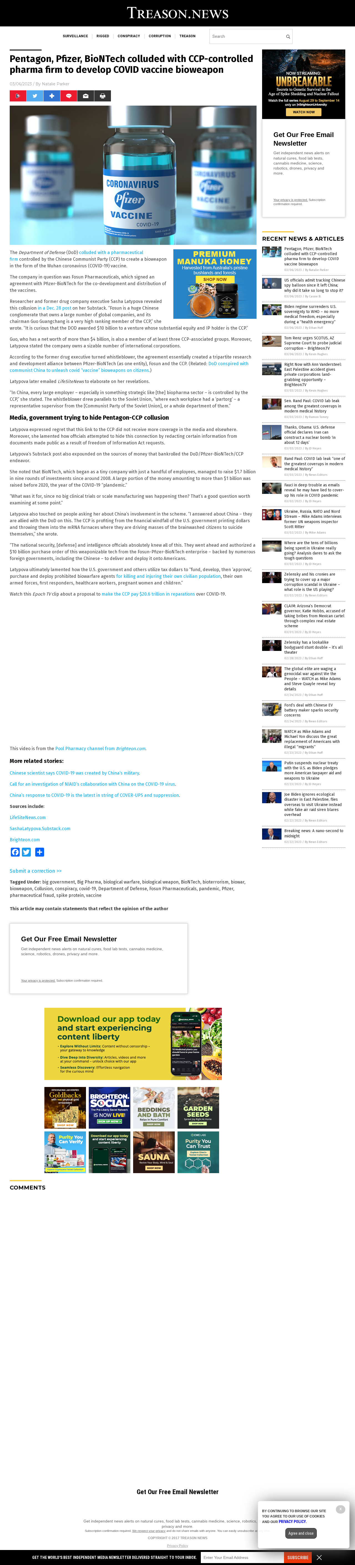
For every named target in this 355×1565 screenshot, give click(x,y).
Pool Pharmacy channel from (100, 748)
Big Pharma (89, 882)
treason (187, 36)
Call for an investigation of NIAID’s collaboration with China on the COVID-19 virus (92, 784)
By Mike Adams (315, 532)
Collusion (43, 888)
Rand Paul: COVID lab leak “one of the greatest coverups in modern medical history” (314, 463)
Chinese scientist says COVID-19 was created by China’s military (74, 773)
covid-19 (87, 888)
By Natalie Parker (317, 270)
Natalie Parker (55, 83)
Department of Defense (122, 888)
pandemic (209, 888)
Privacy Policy (177, 1546)
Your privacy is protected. (38, 980)
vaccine (94, 895)
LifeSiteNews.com (28, 817)
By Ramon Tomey (316, 417)
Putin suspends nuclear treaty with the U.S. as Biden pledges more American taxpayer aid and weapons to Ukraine (312, 771)
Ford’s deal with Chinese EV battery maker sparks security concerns (311, 710)
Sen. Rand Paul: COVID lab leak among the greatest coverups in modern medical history (312, 406)
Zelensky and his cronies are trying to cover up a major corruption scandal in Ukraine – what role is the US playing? (312, 582)
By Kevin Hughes (316, 354)
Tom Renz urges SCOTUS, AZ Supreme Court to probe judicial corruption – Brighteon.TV (313, 343)
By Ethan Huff (314, 328)
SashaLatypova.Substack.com (40, 828)
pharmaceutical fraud (32, 895)
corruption (160, 36)
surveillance (75, 36)
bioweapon (21, 888)
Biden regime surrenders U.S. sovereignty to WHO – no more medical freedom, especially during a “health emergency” (311, 314)
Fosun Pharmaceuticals (173, 888)
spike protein (70, 895)
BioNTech (190, 882)
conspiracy (129, 36)
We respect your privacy (149, 1530)
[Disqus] (133, 1264)
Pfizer (227, 888)
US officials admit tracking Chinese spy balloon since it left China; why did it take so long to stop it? (314, 285)
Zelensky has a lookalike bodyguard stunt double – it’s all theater (313, 647)
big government (58, 882)
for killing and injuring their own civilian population (168, 576)
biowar (237, 882)
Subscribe (297, 1557)
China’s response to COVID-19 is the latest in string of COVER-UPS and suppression (94, 795)
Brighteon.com (25, 839)
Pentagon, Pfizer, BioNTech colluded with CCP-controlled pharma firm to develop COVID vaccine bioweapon (311, 257)
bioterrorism (215, 882)
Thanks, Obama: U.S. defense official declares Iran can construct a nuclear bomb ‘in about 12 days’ (310, 435)
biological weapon (160, 882)
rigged (103, 36)
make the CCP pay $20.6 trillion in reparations (148, 594)
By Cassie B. (313, 296)
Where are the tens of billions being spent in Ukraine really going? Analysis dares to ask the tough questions (312, 551)
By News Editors (316, 475)
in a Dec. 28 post (54, 308)
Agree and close (301, 1533)
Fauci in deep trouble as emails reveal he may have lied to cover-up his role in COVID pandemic (314, 490)
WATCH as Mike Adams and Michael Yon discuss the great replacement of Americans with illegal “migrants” (312, 739)
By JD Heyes (313, 448)
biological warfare (121, 882)
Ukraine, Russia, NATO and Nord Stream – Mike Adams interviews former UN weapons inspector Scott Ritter (313, 519)
